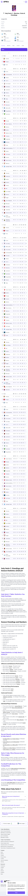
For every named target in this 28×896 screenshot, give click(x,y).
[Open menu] (26, 2)
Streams (2, 870)
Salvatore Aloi (21, 716)
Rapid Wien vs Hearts (4, 837)
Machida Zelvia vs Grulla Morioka (7, 846)
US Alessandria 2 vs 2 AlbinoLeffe (10, 744)
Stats (13, 45)
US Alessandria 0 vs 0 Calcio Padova (11, 738)
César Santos (15, 713)
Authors (2, 853)
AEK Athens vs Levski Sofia (6, 832)
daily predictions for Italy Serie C (18, 768)
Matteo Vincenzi (6, 712)
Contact (2, 855)
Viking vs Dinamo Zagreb (5, 834)
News (2, 874)
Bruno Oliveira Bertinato (17, 707)
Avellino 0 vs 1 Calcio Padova (9, 747)
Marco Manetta (20, 719)
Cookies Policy (19, 888)
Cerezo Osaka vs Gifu (5, 843)
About (2, 852)
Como (10, 667)
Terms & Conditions (4, 860)
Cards (23, 45)
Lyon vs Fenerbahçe (4, 835)
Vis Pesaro (17, 682)
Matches (8, 45)
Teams (2, 869)
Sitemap (2, 861)
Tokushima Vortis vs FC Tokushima (7, 844)
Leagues (2, 867)
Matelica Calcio (13, 671)
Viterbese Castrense (7, 696)
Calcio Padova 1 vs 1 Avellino (9, 749)
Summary (3, 45)
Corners (18, 45)
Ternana (10, 666)
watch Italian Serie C (11, 782)
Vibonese (17, 679)
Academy (2, 872)
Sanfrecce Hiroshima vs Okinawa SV (7, 841)
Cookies (2, 858)
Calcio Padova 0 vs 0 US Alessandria (11, 741)
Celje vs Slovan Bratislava (5, 831)
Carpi (4, 701)
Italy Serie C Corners (12, 610)
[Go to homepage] (5, 2)
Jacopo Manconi (18, 706)
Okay (16, 892)
